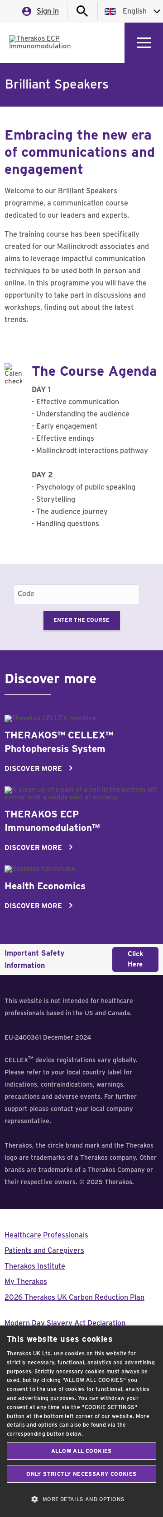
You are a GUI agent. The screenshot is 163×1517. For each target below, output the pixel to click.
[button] (81, 1499)
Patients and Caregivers (44, 1250)
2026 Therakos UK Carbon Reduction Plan (74, 1297)
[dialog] (81, 1421)
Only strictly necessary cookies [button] (81, 1474)
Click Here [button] (135, 959)
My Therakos (26, 1281)
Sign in (48, 11)
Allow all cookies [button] (81, 1451)
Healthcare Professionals (46, 1235)
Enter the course (81, 620)
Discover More (33, 769)
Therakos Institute (35, 1266)
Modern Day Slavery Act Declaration (65, 1323)
